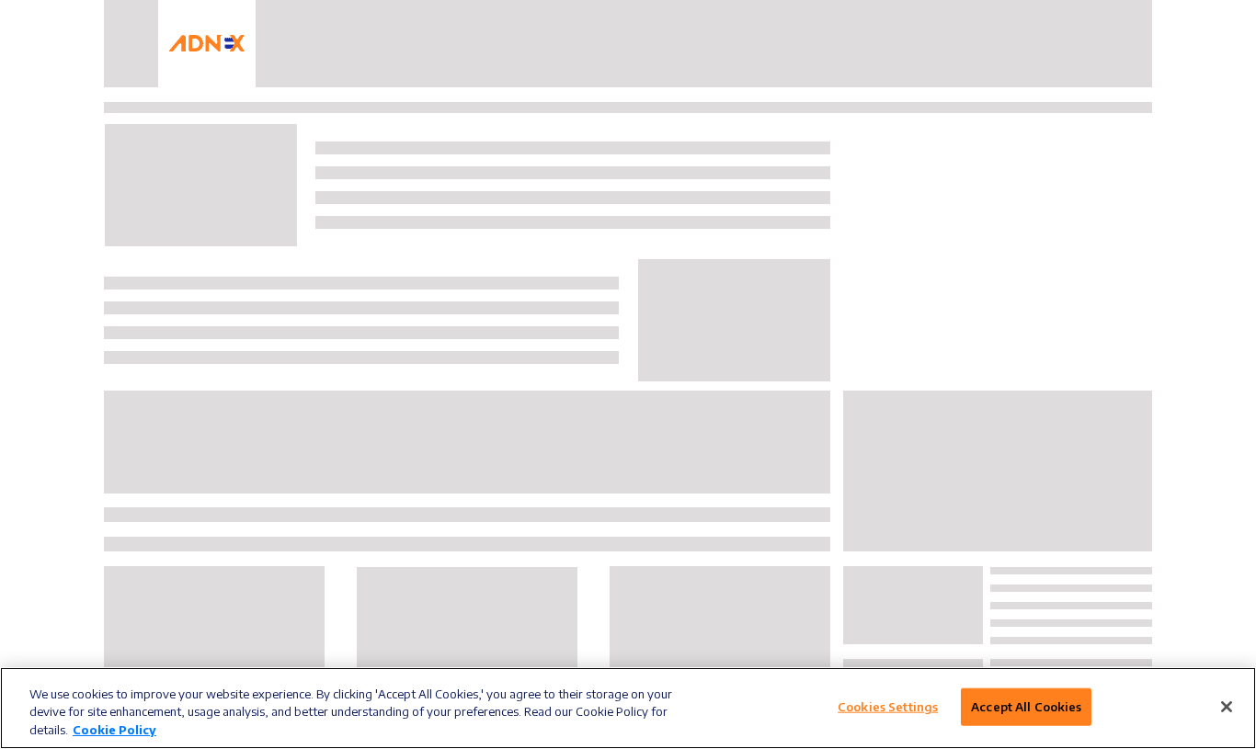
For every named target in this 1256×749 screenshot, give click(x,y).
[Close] (1226, 707)
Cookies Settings (888, 705)
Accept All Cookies (1026, 705)
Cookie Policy (114, 729)
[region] (628, 708)
